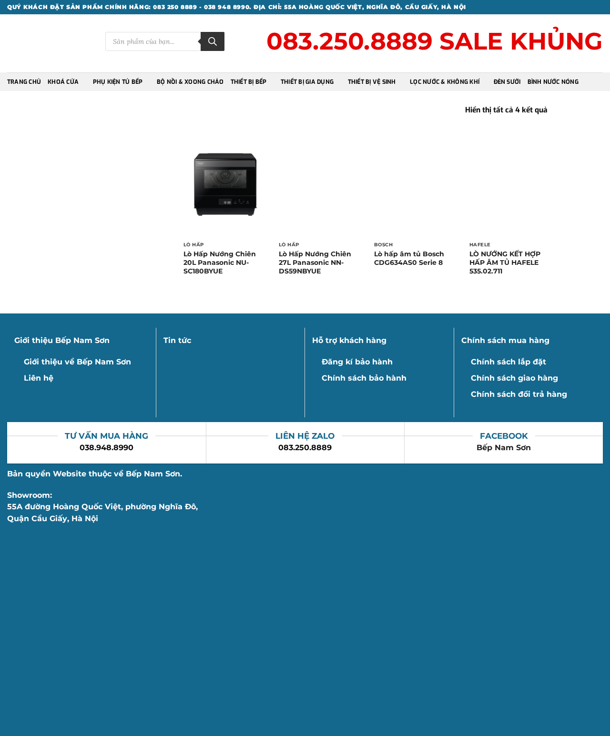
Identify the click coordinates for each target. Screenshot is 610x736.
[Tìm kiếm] (212, 41)
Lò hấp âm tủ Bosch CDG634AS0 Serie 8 (409, 258)
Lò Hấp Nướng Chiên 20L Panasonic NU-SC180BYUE (219, 262)
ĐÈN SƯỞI (507, 82)
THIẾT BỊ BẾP (249, 82)
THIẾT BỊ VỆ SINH (372, 82)
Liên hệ (38, 378)
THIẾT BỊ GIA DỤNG (307, 82)
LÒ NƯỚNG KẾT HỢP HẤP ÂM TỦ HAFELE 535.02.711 (504, 262)
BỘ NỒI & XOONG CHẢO (190, 82)
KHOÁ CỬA (63, 82)
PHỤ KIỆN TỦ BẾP (118, 82)
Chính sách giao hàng (514, 378)
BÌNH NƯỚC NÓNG (553, 82)
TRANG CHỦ (24, 82)
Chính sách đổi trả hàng (519, 394)
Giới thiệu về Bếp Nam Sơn (77, 361)
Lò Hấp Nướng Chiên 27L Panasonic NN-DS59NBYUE (315, 262)
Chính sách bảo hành (364, 378)
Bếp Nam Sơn (504, 447)
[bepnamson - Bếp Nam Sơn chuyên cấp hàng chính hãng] (49, 43)
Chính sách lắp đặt (508, 361)
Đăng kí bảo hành (357, 361)
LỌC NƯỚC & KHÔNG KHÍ (444, 82)
